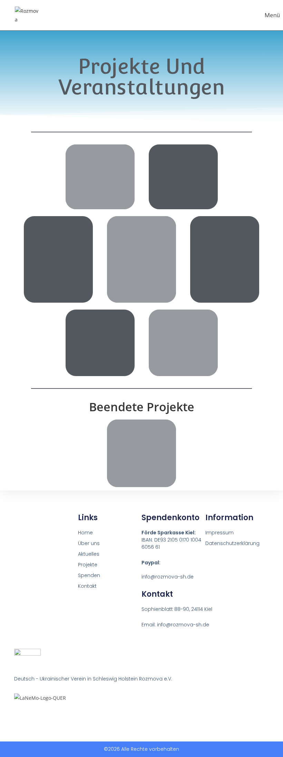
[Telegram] (43, 716)
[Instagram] (30, 716)
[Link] (17, 716)
